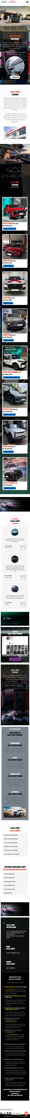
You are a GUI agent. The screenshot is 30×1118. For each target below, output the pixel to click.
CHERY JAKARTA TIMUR (10, 885)
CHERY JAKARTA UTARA (10, 889)
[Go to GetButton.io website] (26, 1116)
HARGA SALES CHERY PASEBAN (11, 835)
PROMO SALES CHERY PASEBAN (11, 846)
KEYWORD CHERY (8, 893)
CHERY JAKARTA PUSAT (10, 877)
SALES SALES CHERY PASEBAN (11, 842)
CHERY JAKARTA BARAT (10, 874)
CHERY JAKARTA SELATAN (10, 881)
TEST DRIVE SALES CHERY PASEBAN (12, 854)
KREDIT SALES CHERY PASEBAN (11, 850)
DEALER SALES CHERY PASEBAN (11, 839)
